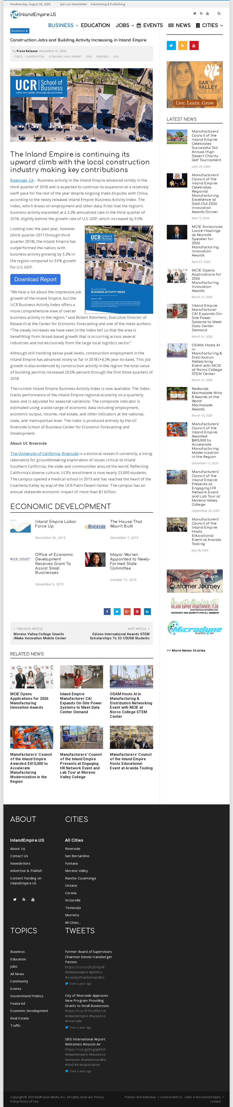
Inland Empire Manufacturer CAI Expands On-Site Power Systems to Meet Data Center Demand (81, 703)
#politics (96, 972)
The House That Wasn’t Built (126, 524)
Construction (34, 56)
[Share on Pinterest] (137, 611)
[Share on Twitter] (117, 611)
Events (15, 988)
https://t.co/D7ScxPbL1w (85, 1010)
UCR (116, 56)
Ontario (71, 885)
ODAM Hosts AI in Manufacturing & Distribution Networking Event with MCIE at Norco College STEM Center (131, 705)
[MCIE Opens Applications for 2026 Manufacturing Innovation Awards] (31, 676)
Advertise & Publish (26, 870)
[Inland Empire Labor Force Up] (20, 527)
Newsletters (20, 863)
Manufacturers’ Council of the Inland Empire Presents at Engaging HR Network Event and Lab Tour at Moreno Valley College (80, 765)
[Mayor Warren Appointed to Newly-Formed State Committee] (95, 559)
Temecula (73, 907)
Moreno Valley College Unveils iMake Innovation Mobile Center (40, 636)
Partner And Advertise (140, 1097)
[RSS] (201, 13)
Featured (17, 1003)
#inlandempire (76, 972)
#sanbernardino (93, 1059)
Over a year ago (80, 983)
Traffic (15, 1025)
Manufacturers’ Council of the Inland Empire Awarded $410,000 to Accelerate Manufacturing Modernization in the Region (205, 440)
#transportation (87, 1064)
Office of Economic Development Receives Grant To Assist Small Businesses (54, 563)
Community (19, 981)
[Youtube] (207, 13)
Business (18, 31)
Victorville (73, 900)
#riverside (73, 1021)
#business (97, 1016)
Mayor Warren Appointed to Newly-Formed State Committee (130, 561)
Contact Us (19, 855)
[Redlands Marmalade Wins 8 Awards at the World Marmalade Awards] (177, 394)
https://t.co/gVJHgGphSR (85, 1049)
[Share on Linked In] (147, 611)
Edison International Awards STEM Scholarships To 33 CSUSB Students (120, 636)
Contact (215, 1101)
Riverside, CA (21, 180)
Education (18, 959)
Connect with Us (171, 1097)
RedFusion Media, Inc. (50, 1097)
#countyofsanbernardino (84, 977)
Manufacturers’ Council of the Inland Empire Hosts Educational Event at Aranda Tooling (131, 761)
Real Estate (19, 1018)
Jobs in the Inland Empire (203, 1097)
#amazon (72, 1059)
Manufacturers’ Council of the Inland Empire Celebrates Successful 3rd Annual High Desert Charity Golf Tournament (206, 146)
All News (17, 973)
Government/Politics (26, 996)
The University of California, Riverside (44, 453)
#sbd (69, 1064)
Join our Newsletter (73, 4)
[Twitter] (195, 13)
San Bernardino (77, 855)
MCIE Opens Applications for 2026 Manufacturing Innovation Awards (29, 701)
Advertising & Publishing (108, 4)
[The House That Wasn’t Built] (95, 527)
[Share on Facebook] (107, 611)
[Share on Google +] (127, 611)
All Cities (74, 840)
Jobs (89, 56)
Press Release (27, 51)
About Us (17, 848)
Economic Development (65, 56)
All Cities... (73, 922)
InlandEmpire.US (27, 840)
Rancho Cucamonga (80, 878)
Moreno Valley (76, 870)
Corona (70, 893)
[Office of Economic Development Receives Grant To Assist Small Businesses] (20, 559)
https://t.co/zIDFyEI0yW (84, 967)
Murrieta (72, 915)
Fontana (71, 863)
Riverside (102, 56)
